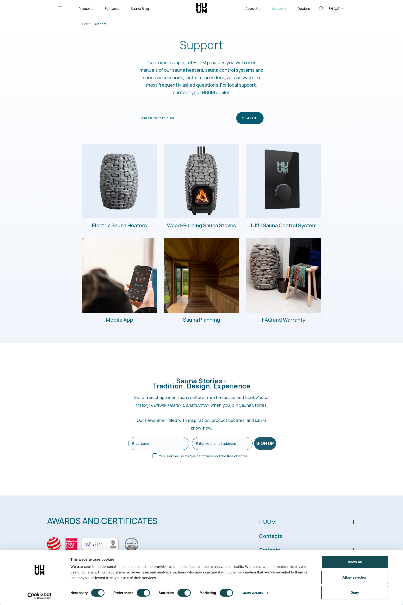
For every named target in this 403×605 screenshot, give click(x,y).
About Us (253, 8)
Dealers (304, 8)
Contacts (271, 536)
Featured (112, 8)
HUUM (267, 522)
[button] (337, 8)
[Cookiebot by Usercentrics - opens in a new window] (39, 595)
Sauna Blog (140, 8)
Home (86, 24)
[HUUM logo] (201, 8)
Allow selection (354, 577)
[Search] (321, 8)
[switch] (143, 593)
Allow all (355, 562)
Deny (355, 592)
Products (86, 8)
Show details (252, 593)
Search (250, 118)
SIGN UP (265, 443)
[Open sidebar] (60, 8)
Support (279, 8)
